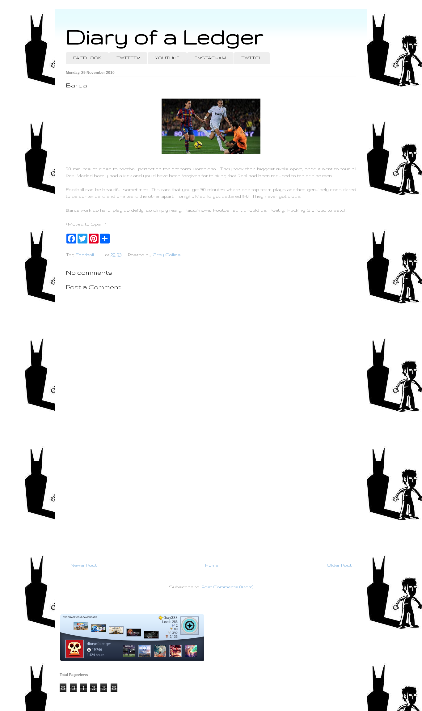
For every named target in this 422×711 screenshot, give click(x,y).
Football (85, 254)
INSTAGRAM (210, 57)
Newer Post (83, 565)
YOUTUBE (167, 57)
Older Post (339, 565)
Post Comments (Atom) (227, 586)
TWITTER (128, 57)
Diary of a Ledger (165, 36)
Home (211, 565)
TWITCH (251, 57)
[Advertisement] (211, 494)
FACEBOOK (87, 57)
